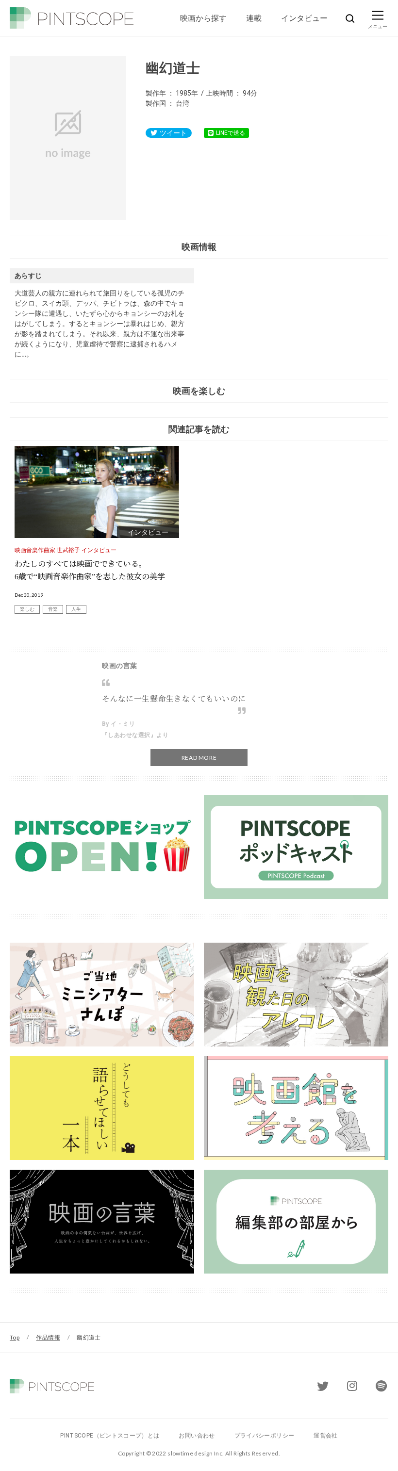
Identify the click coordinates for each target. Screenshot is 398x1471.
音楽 (53, 609)
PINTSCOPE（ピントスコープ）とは (109, 1435)
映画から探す (203, 17)
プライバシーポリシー (264, 1435)
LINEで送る (230, 133)
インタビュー (304, 17)
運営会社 (325, 1435)
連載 (254, 17)
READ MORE (199, 757)
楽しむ (27, 609)
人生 (76, 609)
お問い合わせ (197, 1435)
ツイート (173, 133)
